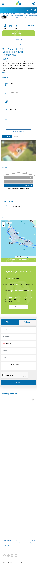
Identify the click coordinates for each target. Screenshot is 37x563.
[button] (3, 223)
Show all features (18, 131)
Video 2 (16, 136)
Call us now (18, 39)
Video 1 (7, 136)
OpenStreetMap (30, 256)
